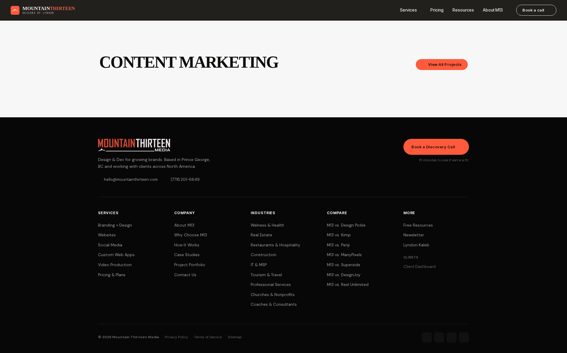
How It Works (186, 245)
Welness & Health (267, 225)
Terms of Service (208, 337)
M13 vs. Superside (343, 264)
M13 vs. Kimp (339, 234)
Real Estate (261, 234)
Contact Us (185, 274)
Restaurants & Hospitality (275, 245)
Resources (463, 9)
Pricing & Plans (112, 274)
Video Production (115, 264)
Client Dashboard (419, 266)
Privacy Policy (176, 337)
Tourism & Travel (266, 274)
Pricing (437, 9)
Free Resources (418, 225)
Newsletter (413, 234)
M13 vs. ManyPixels (344, 254)
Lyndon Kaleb (416, 245)
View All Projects (445, 64)
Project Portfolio (189, 264)
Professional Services (271, 284)
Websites (107, 234)
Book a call (533, 10)
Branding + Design (115, 225)
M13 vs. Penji (338, 245)
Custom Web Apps (116, 254)
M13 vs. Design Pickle (346, 225)
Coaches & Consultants (274, 304)
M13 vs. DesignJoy (344, 274)
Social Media (110, 245)
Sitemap (235, 337)
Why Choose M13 (190, 234)
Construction (263, 254)
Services (408, 9)
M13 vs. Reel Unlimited (348, 284)
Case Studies (187, 254)
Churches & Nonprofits (273, 294)
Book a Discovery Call (433, 146)
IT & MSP (259, 264)
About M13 (493, 9)
